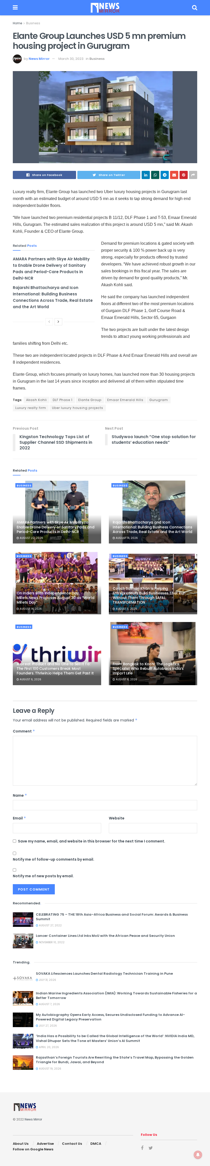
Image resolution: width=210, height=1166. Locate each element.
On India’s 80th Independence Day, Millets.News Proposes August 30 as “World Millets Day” (55, 598)
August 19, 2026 (49, 1069)
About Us (20, 1143)
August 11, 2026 (126, 609)
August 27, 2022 (50, 925)
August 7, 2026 (49, 1004)
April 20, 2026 (48, 1047)
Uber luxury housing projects (77, 408)
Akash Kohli (36, 400)
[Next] (58, 321)
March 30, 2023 (70, 58)
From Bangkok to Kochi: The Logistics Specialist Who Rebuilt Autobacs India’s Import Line (148, 668)
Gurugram (158, 400)
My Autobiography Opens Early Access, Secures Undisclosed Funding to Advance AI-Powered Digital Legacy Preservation (110, 1017)
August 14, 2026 (126, 538)
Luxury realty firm (30, 408)
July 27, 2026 (47, 1026)
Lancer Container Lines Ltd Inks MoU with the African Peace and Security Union (105, 935)
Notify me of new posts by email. (43, 876)
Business (33, 23)
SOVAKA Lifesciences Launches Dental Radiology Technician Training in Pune (104, 973)
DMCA (95, 1143)
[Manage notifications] (198, 1155)
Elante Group (89, 400)
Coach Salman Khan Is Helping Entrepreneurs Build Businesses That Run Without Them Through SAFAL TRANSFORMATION (149, 595)
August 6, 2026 (30, 679)
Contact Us (72, 1143)
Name (20, 795)
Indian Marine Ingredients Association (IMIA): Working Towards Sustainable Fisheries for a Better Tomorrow (116, 995)
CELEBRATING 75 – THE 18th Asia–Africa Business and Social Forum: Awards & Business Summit (112, 916)
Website (116, 818)
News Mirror (39, 58)
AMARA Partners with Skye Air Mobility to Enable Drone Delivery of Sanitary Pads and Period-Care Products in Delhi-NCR (55, 527)
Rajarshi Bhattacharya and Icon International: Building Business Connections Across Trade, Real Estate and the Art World (152, 527)
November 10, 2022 (51, 942)
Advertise (45, 1143)
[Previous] (49, 321)
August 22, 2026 (31, 538)
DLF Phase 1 (62, 400)
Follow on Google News (33, 1149)
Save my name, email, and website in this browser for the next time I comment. (91, 841)
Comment (24, 731)
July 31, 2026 (47, 980)
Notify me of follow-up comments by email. (53, 859)
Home (17, 23)
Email (19, 818)
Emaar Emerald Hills (125, 400)
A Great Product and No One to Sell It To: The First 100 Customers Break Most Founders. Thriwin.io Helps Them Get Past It (55, 668)
